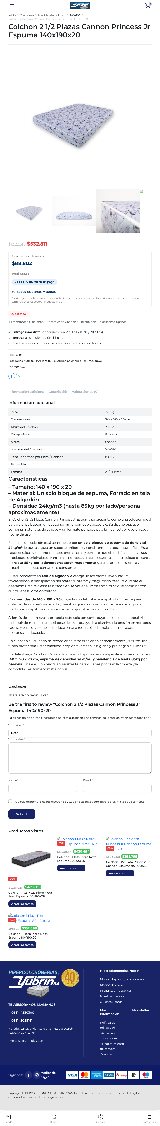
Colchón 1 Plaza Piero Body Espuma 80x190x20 (28, 935)
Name (13, 780)
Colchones (27, 15)
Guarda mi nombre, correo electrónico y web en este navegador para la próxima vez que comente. (80, 801)
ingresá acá (56, 1097)
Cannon (61, 361)
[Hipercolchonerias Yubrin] (80, 6)
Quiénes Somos (111, 1002)
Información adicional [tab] (26, 392)
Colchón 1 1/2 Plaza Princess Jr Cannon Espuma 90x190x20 (128, 864)
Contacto (106, 1054)
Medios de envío (111, 985)
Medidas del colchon (52, 15)
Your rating (16, 725)
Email (88, 780)
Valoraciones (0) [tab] (85, 392)
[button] (148, 6)
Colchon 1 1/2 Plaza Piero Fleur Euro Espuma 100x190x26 (30, 894)
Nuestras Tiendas (112, 996)
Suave (98, 361)
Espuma (87, 361)
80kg (51, 361)
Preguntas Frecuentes (116, 990)
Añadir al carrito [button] (22, 903)
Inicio (12, 15)
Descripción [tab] (59, 392)
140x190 (75, 15)
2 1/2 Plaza (41, 361)
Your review (16, 739)
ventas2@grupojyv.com (27, 1041)
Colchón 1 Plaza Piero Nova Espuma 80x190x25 (76, 859)
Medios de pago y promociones (122, 979)
